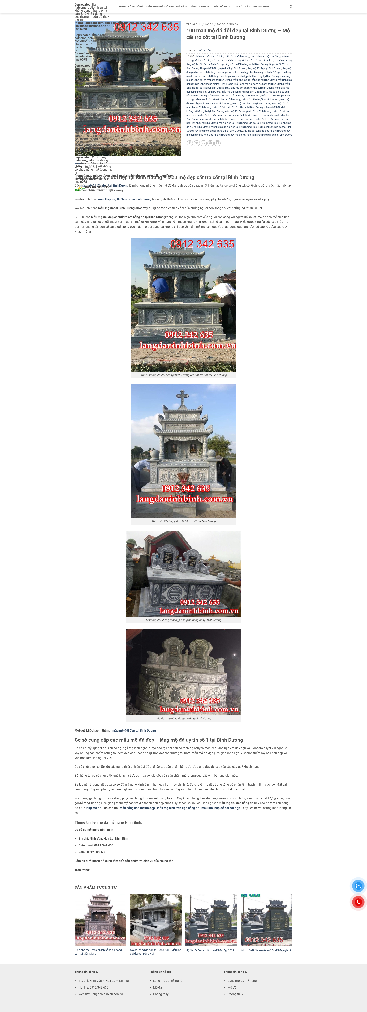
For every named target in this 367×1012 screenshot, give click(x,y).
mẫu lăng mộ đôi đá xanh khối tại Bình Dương (249, 87)
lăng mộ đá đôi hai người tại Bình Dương (246, 64)
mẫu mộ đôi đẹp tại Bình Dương (235, 115)
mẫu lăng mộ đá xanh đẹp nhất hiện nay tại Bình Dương (249, 76)
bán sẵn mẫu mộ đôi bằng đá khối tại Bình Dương (222, 56)
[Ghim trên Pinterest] (210, 143)
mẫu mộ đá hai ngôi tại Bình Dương (260, 99)
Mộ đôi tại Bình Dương (261, 122)
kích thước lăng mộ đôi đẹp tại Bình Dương (218, 60)
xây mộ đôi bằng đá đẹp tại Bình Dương (264, 130)
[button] (79, 151)
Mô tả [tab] (78, 167)
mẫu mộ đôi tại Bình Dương (214, 119)
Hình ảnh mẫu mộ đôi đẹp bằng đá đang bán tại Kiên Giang (98, 951)
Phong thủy (261, 6)
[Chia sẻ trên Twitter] (197, 143)
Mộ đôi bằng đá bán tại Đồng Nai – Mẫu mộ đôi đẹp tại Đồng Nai (155, 951)
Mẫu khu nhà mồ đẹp (160, 6)
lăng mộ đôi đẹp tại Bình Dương (264, 68)
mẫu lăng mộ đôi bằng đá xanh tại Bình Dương (259, 83)
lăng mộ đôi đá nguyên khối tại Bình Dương (223, 68)
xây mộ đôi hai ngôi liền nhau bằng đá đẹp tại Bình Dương (261, 134)
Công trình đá (199, 6)
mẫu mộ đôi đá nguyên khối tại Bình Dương (248, 111)
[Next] (292, 928)
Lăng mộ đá (136, 6)
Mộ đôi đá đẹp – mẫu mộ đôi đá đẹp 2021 (209, 950)
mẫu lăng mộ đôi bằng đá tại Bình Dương (255, 79)
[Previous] (75, 928)
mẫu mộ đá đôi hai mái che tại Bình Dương (217, 99)
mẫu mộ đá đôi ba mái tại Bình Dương (242, 91)
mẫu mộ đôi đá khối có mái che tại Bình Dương (238, 107)
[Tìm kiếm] (291, 6)
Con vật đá (240, 6)
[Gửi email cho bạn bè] (204, 143)
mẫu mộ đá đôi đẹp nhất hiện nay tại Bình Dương (234, 95)
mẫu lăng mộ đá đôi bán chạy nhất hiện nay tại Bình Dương (248, 72)
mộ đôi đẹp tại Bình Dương (233, 122)
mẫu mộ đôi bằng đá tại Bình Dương (251, 103)
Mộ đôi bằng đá (227, 24)
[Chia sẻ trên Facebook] (190, 143)
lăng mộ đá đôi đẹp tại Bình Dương (205, 64)
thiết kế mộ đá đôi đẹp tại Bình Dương (231, 126)
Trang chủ (193, 24)
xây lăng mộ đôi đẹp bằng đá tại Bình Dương (218, 130)
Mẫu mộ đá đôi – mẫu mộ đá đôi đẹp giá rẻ (266, 950)
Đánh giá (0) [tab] (93, 167)
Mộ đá (180, 6)
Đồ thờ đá (221, 6)
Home (122, 6)
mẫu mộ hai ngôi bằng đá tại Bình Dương (252, 119)
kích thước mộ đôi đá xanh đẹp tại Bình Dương (267, 60)
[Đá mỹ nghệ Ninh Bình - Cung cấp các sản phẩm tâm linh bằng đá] (94, 187)
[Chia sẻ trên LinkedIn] (217, 143)
